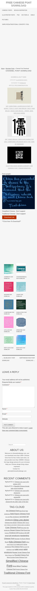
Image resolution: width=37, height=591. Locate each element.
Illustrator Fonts (8, 15)
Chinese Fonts (7, 10)
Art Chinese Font (12, 511)
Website (5, 419)
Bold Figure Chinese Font (20, 514)
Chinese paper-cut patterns (23, 524)
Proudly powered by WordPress (10, 583)
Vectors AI (25, 15)
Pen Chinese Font (17, 547)
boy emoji (8, 516)
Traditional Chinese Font (17, 572)
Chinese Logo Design (12, 524)
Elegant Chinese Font (16, 530)
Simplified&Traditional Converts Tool (15, 24)
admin (24, 76)
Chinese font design (11, 522)
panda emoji (19, 544)
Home (2, 68)
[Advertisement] (18, 47)
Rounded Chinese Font (22, 555)
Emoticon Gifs (22, 533)
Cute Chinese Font (13, 528)
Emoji (33, 15)
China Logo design (21, 520)
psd (13, 549)
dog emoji (23, 527)
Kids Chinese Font (17, 542)
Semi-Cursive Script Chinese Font (17, 557)
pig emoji (25, 546)
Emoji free (27, 530)
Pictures (5, 19)
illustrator (17, 538)
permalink (23, 83)
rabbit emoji (19, 549)
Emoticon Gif (13, 533)
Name (4, 409)
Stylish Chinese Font (22, 569)
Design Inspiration (20, 10)
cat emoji (22, 517)
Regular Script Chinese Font (21, 552)
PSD (18, 15)
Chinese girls (21, 522)
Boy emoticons (14, 517)
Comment (6, 385)
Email (4, 414)
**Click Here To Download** (11, 221)
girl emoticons (14, 536)
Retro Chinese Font (9, 555)
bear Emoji (22, 511)
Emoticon (7, 533)
